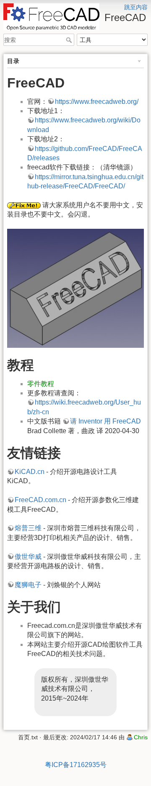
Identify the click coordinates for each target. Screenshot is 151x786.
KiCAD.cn (29, 471)
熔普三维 (28, 528)
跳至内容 (136, 7)
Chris (141, 737)
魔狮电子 (28, 584)
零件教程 (40, 383)
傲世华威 (28, 556)
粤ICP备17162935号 (76, 764)
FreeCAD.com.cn (40, 499)
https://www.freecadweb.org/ (96, 101)
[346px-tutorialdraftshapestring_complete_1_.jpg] (75, 288)
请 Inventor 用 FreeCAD (105, 421)
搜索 (70, 40)
